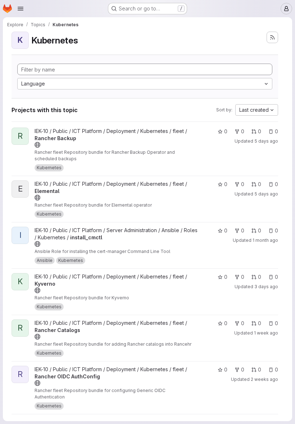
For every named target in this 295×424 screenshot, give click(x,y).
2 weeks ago (264, 379)
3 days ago (266, 286)
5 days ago (266, 141)
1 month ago (265, 240)
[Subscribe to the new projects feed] (272, 37)
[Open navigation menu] (20, 8)
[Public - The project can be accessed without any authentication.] (37, 145)
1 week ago (266, 333)
